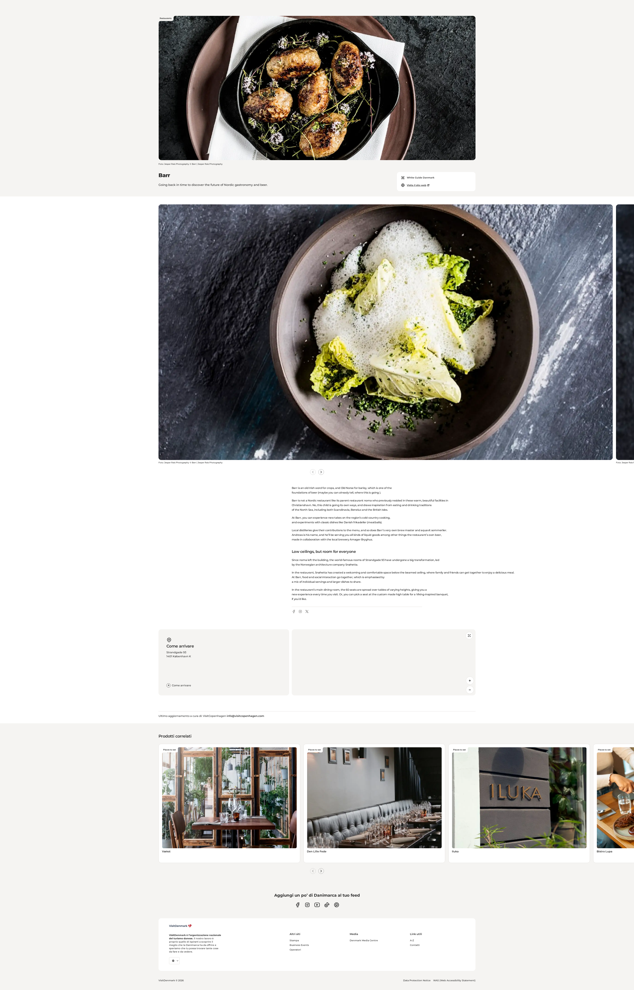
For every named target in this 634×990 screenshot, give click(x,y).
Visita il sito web (416, 185)
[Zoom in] (470, 681)
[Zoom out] (470, 690)
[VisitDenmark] (180, 926)
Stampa (294, 940)
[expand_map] (469, 635)
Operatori (295, 949)
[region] (384, 662)
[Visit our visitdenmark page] (317, 905)
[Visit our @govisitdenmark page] (327, 905)
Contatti (415, 945)
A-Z (412, 940)
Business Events (299, 945)
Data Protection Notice (417, 980)
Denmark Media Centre (364, 940)
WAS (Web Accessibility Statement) (454, 980)
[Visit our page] (307, 905)
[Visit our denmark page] (297, 905)
